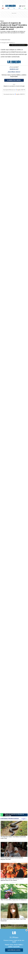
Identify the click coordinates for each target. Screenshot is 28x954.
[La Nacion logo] (10, 6)
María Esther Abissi (6, 39)
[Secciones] (2, 6)
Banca (2, 21)
